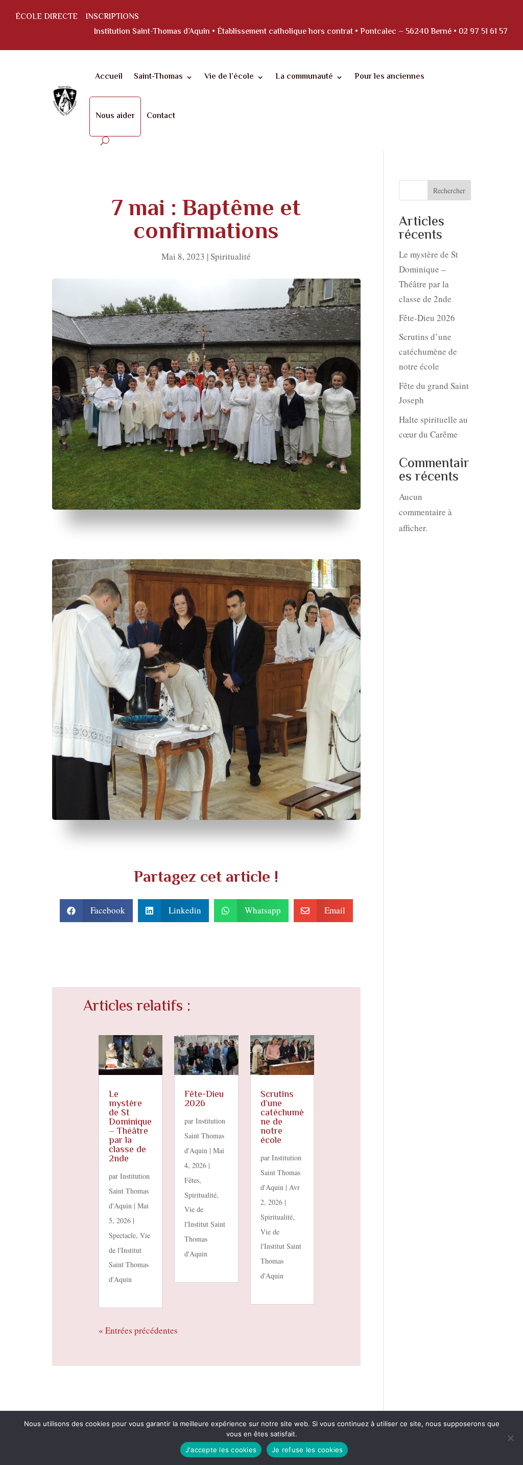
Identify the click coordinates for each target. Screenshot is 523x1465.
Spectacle (122, 1235)
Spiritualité (230, 256)
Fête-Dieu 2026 (204, 1099)
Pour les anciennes (389, 77)
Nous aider (115, 116)
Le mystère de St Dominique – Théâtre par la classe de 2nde (130, 1127)
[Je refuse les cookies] (510, 1438)
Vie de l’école (229, 77)
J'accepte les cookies (220, 1450)
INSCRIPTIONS (112, 17)
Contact (161, 116)
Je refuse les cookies (307, 1450)
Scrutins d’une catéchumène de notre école (282, 1118)
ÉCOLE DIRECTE (46, 17)
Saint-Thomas (158, 77)
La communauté (304, 77)
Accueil (109, 77)
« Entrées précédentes (138, 1330)
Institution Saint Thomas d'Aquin (129, 1190)
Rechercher (449, 190)
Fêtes (191, 1180)
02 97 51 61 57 (483, 32)
